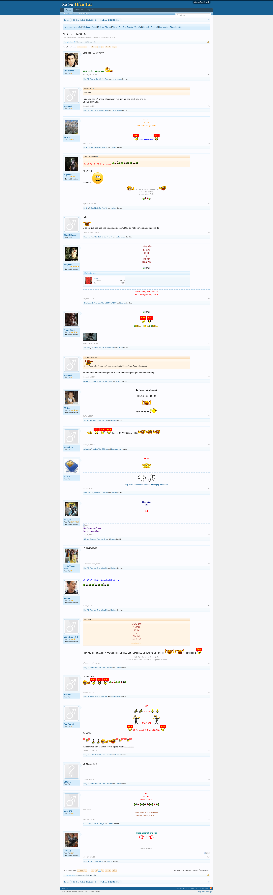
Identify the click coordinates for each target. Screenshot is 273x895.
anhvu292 (86, 348)
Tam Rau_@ (69, 724)
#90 (209, 445)
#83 (209, 143)
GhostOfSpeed (70, 235)
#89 (209, 416)
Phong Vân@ (69, 330)
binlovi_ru (68, 447)
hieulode (67, 695)
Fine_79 (86, 79)
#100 (208, 857)
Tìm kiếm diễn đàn (68, 13)
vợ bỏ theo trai (106, 37)
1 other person (116, 79)
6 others (110, 824)
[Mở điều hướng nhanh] (208, 20)
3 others (120, 348)
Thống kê (154, 27)
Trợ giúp (186, 888)
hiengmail (68, 106)
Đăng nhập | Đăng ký (201, 2)
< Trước (80, 47)
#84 (209, 204)
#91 (209, 488)
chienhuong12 (88, 303)
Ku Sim (85, 147)
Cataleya (93, 539)
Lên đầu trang (203, 888)
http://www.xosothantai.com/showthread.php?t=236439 (146, 485)
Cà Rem (105, 79)
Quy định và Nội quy (205, 892)
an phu (67, 598)
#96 (209, 692)
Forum (68, 10)
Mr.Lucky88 (69, 71)
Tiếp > (114, 47)
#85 (209, 232)
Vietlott (94, 27)
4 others (114, 420)
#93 (209, 564)
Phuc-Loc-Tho (88, 237)
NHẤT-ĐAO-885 (95, 667)
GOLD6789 (87, 824)
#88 (209, 377)
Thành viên (79, 10)
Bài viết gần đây (83, 13)
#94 (209, 606)
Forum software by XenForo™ (80, 892)
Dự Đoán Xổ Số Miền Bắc (83, 37)
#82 (209, 106)
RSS (211, 888)
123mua (86, 420)
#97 (209, 750)
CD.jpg (96, 278)
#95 (209, 663)
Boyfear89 (68, 174)
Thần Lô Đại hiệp (96, 79)
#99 (209, 819)
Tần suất (173, 27)
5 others (123, 303)
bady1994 (68, 264)
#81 (209, 75)
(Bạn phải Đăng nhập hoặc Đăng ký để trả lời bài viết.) (191, 870)
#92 (209, 535)
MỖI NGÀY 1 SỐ (111, 303)
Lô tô (180, 27)
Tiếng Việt (64, 888)
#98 (209, 779)
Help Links (90, 10)
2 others (113, 147)
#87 (209, 343)
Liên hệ (179, 888)
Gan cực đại (163, 27)
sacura (67, 137)
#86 (209, 299)
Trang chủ (193, 888)
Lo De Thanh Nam (69, 567)
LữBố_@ (67, 851)
